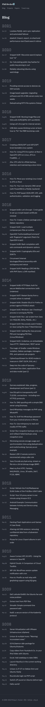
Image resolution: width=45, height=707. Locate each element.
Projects (10, 8)
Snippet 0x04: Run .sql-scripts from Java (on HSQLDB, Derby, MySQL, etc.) (26, 318)
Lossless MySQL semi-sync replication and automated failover (25, 32)
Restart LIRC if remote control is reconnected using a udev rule (23, 455)
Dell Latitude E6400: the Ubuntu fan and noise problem (26, 596)
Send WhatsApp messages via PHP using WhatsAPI (26, 411)
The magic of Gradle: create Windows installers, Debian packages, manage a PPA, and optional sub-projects (25, 351)
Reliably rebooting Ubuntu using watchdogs (23, 70)
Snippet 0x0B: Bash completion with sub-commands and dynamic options (25, 245)
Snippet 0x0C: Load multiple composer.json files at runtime (22, 228)
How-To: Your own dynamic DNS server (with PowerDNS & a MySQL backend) (25, 187)
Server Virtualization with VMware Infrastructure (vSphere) (23, 630)
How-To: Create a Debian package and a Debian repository (26, 221)
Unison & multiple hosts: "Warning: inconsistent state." (24, 638)
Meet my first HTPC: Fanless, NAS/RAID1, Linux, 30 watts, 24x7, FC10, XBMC (24, 471)
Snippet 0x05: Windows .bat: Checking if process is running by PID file (26, 311)
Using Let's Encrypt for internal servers (25, 124)
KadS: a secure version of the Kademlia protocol (25, 614)
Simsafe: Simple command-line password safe (22, 607)
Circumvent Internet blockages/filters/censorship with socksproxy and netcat (23, 261)
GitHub (30, 700)
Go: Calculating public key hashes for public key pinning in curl (25, 63)
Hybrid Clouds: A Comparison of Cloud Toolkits (25, 564)
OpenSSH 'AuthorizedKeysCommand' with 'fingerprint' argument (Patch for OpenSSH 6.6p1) (25, 237)
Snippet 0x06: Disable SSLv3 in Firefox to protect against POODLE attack (26, 304)
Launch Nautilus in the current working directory (25, 663)
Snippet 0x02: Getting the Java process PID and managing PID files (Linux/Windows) (25, 334)
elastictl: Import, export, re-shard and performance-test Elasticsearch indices (25, 39)
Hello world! (15, 684)
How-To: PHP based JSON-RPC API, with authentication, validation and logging (26, 194)
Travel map (25, 8)
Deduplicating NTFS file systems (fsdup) (26, 103)
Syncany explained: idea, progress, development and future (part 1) (23, 386)
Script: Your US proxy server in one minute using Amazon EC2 (23, 496)
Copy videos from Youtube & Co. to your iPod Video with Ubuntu (26, 652)
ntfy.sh (35, 700)
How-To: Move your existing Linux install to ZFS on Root (26, 180)
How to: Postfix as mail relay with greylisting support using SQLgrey (23, 579)
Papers (17, 8)
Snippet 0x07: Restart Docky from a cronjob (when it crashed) (24, 297)
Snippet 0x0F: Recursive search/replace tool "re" (26, 56)
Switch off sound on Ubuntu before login (26, 680)
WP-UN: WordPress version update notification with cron (23, 572)
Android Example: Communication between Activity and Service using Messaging (23, 505)
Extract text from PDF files (20, 601)
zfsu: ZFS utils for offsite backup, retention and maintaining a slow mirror (25, 163)
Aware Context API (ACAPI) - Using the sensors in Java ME (25, 557)
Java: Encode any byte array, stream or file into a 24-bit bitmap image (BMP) (25, 462)
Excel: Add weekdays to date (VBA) (24, 658)
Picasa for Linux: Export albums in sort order (25, 541)
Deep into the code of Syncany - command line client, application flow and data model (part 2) (25, 368)
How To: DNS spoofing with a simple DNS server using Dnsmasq (26, 404)
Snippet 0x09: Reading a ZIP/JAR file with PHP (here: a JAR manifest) (24, 270)
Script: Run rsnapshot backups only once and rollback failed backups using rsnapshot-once (26, 434)
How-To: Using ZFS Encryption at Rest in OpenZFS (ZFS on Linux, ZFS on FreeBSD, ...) (26, 155)
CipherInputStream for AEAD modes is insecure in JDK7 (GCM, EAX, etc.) (25, 360)
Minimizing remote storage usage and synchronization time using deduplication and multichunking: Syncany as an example (26, 445)
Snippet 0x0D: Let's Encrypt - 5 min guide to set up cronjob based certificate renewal (26, 213)
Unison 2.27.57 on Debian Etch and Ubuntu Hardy (24, 670)
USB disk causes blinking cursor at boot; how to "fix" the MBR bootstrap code (26, 129)
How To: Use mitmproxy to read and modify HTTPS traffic (24, 425)
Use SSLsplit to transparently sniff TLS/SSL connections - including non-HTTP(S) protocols (25, 395)
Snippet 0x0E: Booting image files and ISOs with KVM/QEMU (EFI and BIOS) (25, 118)
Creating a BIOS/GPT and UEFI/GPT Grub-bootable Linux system (24, 146)
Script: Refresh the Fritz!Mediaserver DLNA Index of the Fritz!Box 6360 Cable (26, 489)
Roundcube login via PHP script (22, 676)
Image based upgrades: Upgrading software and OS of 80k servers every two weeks (26, 96)
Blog (3, 8)
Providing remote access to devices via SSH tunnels (25, 87)
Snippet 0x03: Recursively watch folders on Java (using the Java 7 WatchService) (26, 325)
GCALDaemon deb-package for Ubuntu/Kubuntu (22, 645)
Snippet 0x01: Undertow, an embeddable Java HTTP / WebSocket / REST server (26, 342)
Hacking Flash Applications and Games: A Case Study (26, 523)
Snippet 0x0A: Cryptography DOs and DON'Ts (24, 253)
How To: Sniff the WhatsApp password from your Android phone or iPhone (25, 418)
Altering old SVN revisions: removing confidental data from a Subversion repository (24, 532)
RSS (25, 700)
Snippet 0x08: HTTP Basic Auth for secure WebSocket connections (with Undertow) (25, 288)
